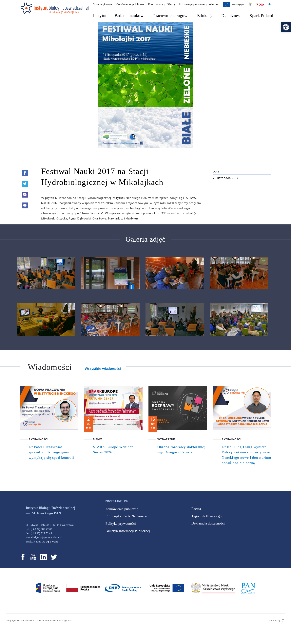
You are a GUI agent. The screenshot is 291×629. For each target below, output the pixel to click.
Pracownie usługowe (171, 15)
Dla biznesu (231, 15)
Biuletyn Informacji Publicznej (128, 531)
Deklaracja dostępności (208, 523)
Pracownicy (155, 4)
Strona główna (102, 4)
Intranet (214, 4)
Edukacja (205, 15)
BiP (260, 7)
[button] (286, 27)
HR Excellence (252, 4)
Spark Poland (261, 15)
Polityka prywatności (121, 523)
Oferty (171, 4)
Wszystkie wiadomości (103, 369)
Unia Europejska (233, 7)
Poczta (196, 509)
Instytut (100, 15)
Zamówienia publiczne (130, 4)
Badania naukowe (130, 15)
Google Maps (50, 542)
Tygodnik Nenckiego (206, 516)
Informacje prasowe (192, 4)
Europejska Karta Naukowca (126, 516)
